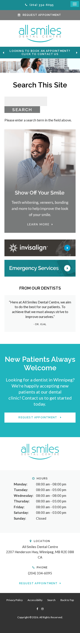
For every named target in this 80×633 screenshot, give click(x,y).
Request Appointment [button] (42, 15)
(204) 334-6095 (40, 573)
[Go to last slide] (3, 52)
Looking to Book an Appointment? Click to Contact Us (40, 52)
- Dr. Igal (40, 324)
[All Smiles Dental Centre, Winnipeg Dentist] (40, 451)
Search (51, 600)
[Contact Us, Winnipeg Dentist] (40, 267)
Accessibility (35, 600)
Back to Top (67, 600)
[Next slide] (76, 52)
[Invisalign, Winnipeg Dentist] (40, 247)
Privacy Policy (14, 600)
